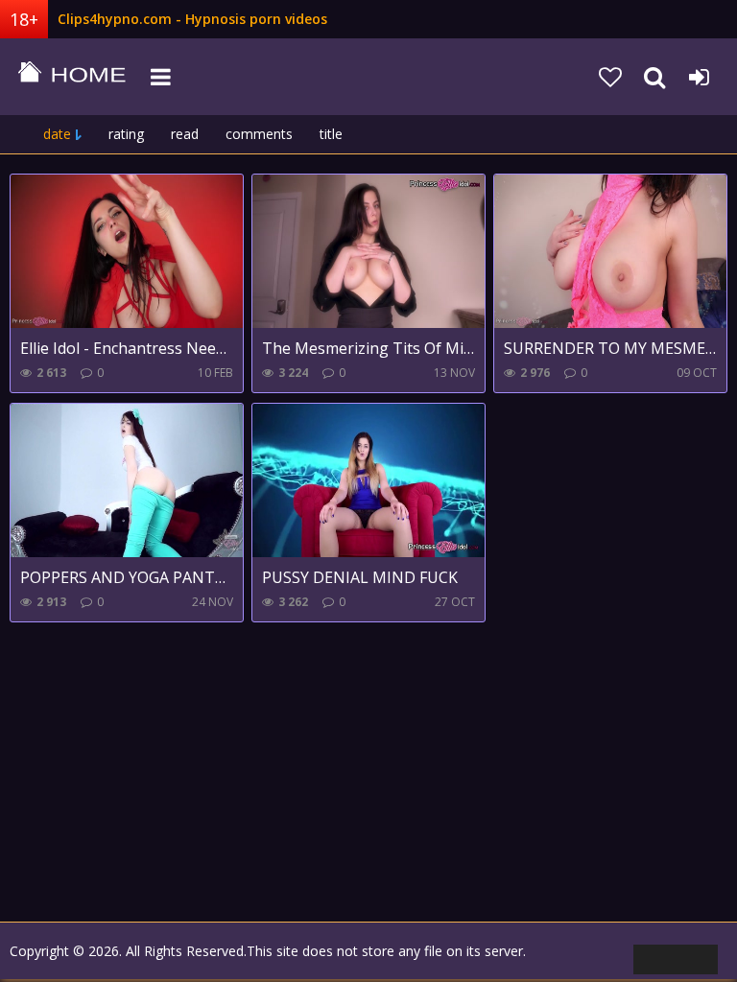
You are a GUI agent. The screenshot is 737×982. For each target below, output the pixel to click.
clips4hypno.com (72, 76)
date (57, 134)
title (331, 134)
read (185, 134)
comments (259, 134)
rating (126, 134)
